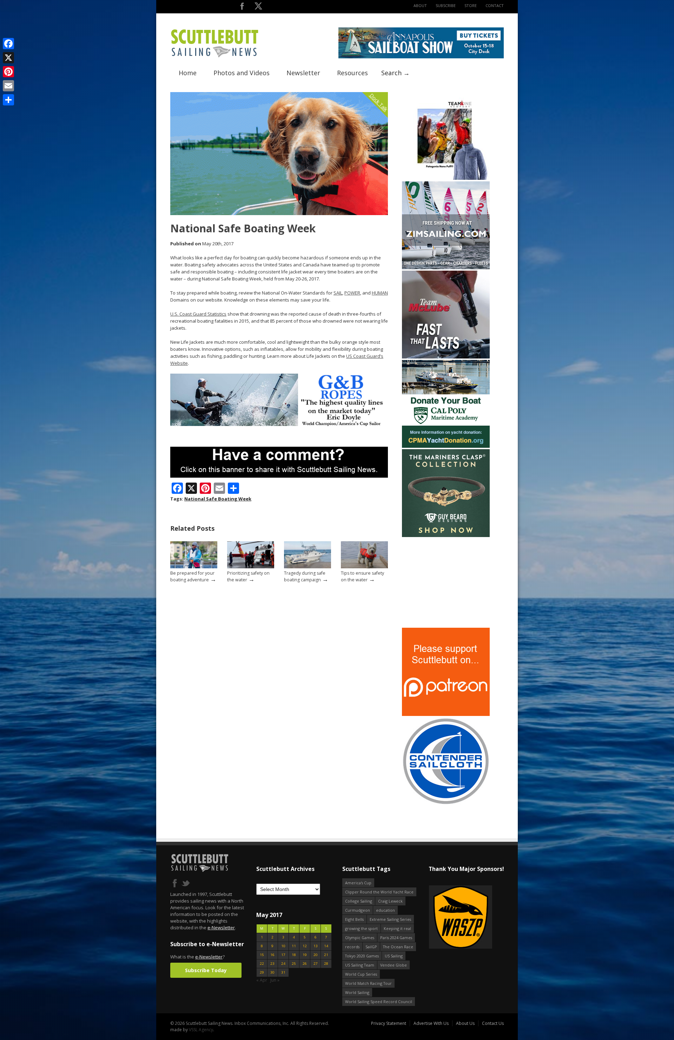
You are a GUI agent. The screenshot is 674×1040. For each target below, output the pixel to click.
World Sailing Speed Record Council (378, 1001)
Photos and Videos (241, 73)
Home (188, 73)
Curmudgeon (357, 910)
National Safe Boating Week (217, 499)
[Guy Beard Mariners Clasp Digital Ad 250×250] (446, 535)
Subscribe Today (206, 970)
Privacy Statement (388, 1023)
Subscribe (446, 5)
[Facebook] (8, 44)
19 (305, 954)
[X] (8, 58)
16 (272, 954)
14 (326, 946)
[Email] (8, 86)
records (352, 946)
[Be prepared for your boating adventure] (193, 567)
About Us (465, 1023)
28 (326, 963)
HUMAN (380, 293)
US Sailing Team (359, 965)
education (385, 910)
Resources (352, 73)
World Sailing (357, 992)
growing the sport (361, 928)
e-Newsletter (221, 927)
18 (294, 954)
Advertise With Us (431, 1023)
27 (315, 963)
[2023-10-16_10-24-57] (493, 917)
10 (283, 946)
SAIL (337, 293)
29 (262, 972)
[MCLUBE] (446, 357)
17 (283, 954)
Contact (494, 5)
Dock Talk (378, 102)
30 (272, 972)
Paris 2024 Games (396, 937)
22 (262, 963)
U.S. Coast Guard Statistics (198, 314)
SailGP (371, 946)
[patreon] (446, 714)
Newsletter (303, 73)
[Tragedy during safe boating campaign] (307, 567)
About (420, 5)
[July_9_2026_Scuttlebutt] (446, 446)
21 (326, 954)
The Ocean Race (398, 946)
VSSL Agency (201, 1030)
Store (470, 5)
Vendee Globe (393, 965)
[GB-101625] (279, 424)
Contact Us (493, 1023)
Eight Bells (354, 919)
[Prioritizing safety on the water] (250, 567)
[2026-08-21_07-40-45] (421, 57)
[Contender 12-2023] (446, 804)
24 (283, 963)
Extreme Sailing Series (390, 919)
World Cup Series (361, 974)
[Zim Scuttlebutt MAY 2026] (446, 268)
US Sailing (394, 955)
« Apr (261, 980)
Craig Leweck (390, 901)
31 (283, 972)
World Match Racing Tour (368, 983)
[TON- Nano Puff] (446, 178)
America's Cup (358, 882)
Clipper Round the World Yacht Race (379, 891)
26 (305, 963)
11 (294, 946)
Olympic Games (359, 937)
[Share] (8, 100)
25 (294, 963)
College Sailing (358, 901)
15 (262, 954)
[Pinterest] (8, 72)
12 (305, 946)
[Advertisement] (446, 582)
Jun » (274, 980)
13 (315, 946)
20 (315, 954)
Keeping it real (397, 928)
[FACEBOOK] (242, 7)
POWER (352, 293)
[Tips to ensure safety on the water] (364, 567)
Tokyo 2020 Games (362, 955)
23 (272, 963)
